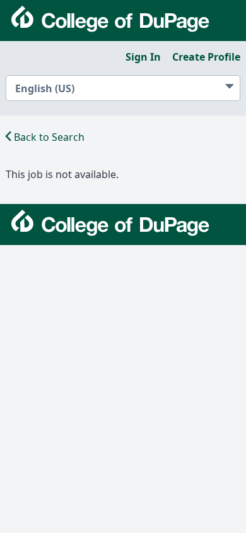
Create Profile (206, 57)
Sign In (143, 57)
